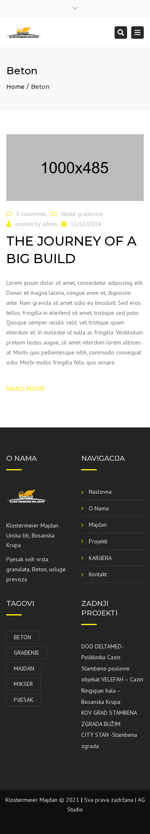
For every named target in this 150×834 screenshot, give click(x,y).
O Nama (99, 508)
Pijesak (23, 699)
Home (15, 86)
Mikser (23, 684)
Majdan (98, 524)
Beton (22, 637)
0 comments (31, 214)
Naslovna (100, 491)
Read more (25, 388)
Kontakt (98, 574)
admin (49, 224)
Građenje (26, 652)
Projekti (98, 541)
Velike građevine (82, 214)
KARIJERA (100, 558)
